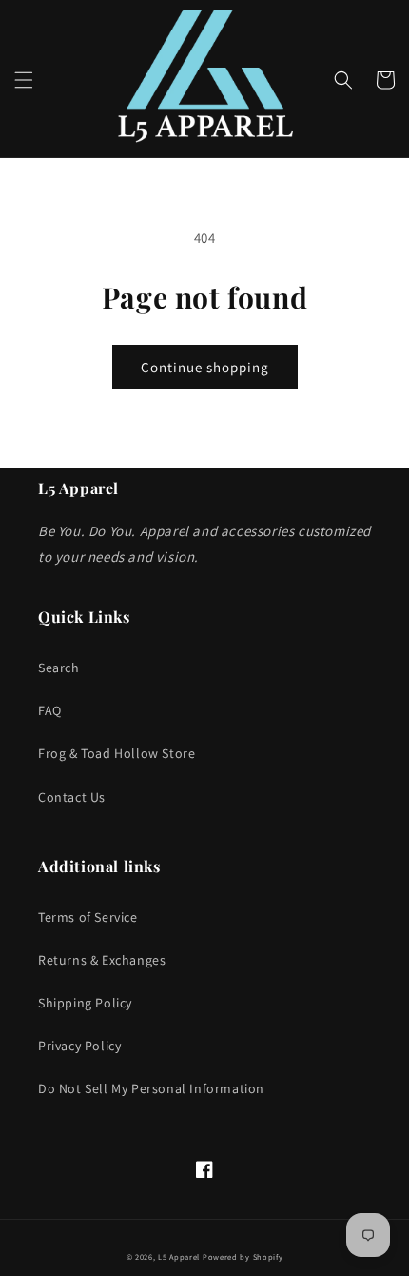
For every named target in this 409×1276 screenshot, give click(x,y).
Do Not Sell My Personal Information (151, 1088)
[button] (24, 80)
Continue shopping (205, 367)
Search (59, 667)
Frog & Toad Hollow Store (116, 753)
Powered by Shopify (243, 1256)
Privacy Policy (79, 1045)
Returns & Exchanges (102, 959)
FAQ (50, 710)
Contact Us (72, 797)
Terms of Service (88, 917)
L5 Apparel (179, 1256)
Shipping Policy (85, 1002)
